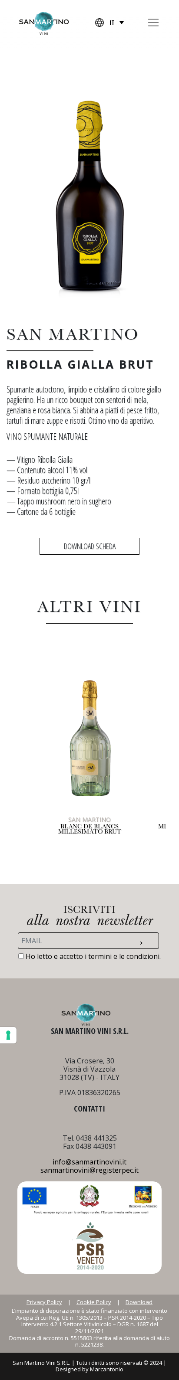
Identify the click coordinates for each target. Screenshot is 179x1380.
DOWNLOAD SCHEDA (90, 546)
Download (139, 1302)
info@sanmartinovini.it (89, 1162)
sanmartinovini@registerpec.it (89, 1170)
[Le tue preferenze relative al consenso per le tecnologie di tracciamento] (8, 1035)
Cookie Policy (93, 1302)
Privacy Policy (44, 1302)
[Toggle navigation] (153, 22)
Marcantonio (106, 1369)
